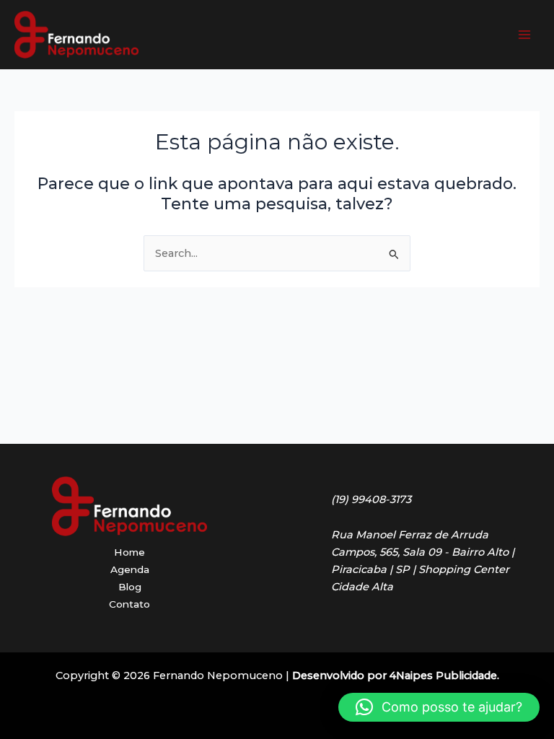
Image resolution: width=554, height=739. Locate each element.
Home (129, 552)
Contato (129, 604)
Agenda (129, 569)
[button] (439, 707)
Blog (129, 586)
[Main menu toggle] (524, 34)
